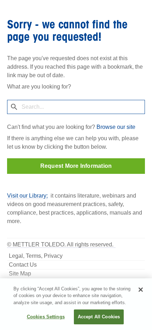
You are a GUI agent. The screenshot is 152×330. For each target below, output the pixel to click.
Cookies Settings (46, 316)
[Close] (140, 289)
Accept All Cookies (99, 316)
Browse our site (116, 127)
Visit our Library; (27, 196)
